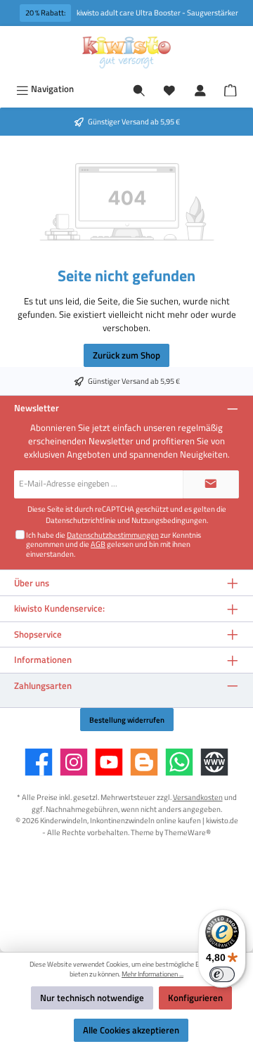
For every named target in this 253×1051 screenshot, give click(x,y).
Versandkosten (198, 797)
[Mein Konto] (200, 89)
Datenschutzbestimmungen (113, 535)
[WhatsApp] (179, 762)
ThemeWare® (187, 832)
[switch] (222, 974)
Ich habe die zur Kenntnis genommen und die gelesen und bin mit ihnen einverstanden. (113, 544)
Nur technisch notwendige (92, 998)
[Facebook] (39, 762)
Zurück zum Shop (126, 355)
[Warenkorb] (230, 89)
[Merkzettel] (169, 89)
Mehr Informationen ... (152, 974)
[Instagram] (74, 762)
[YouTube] (109, 762)
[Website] (214, 762)
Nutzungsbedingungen (169, 520)
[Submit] (211, 484)
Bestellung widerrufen (126, 720)
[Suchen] (139, 89)
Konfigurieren (195, 998)
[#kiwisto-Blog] (144, 762)
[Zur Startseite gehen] (126, 51)
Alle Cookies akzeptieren (131, 1030)
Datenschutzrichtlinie (81, 520)
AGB (98, 544)
